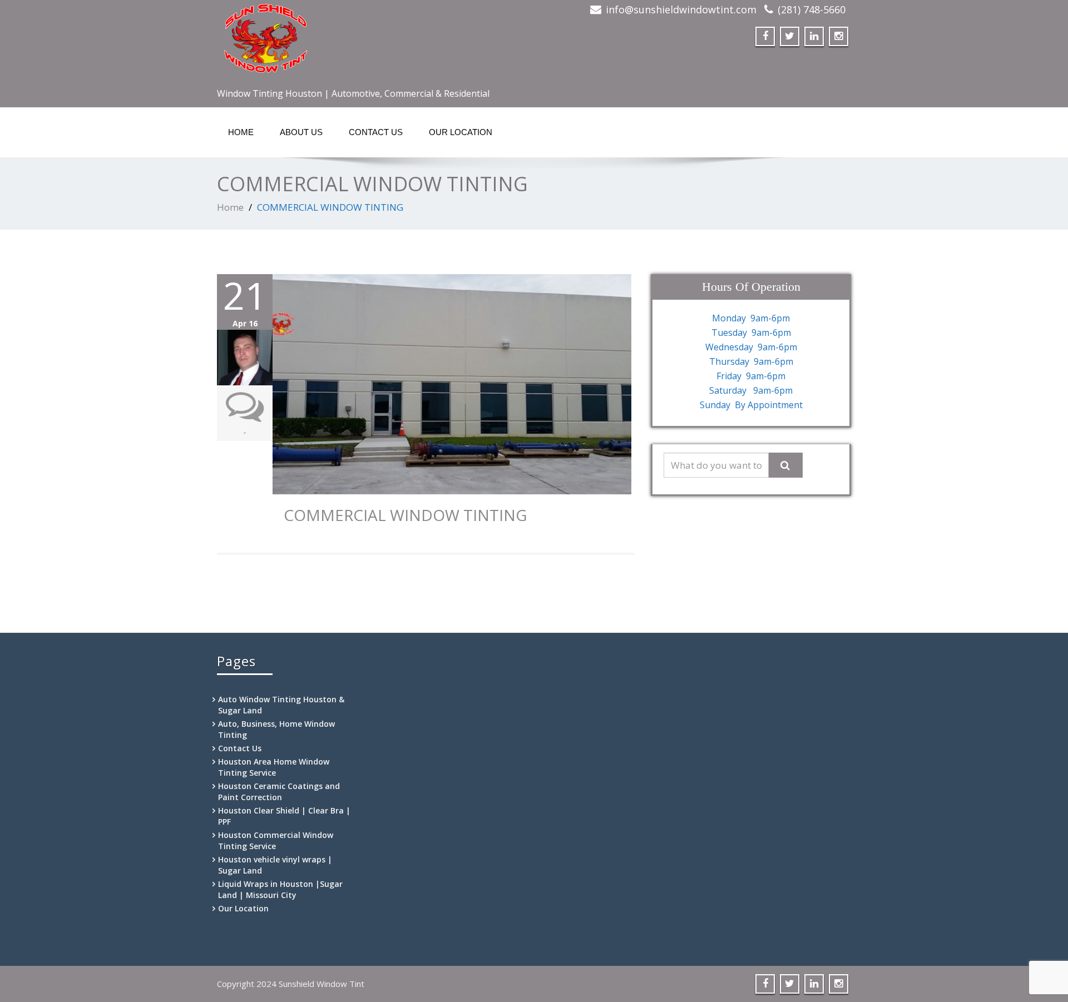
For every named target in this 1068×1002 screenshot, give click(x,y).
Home (241, 132)
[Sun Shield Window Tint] (371, 41)
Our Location (460, 132)
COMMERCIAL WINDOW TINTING (405, 514)
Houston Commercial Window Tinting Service (275, 840)
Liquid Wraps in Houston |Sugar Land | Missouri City (280, 889)
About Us (301, 132)
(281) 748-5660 (812, 9)
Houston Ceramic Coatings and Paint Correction (279, 791)
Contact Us (376, 132)
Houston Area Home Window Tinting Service (273, 767)
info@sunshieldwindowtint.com (681, 9)
